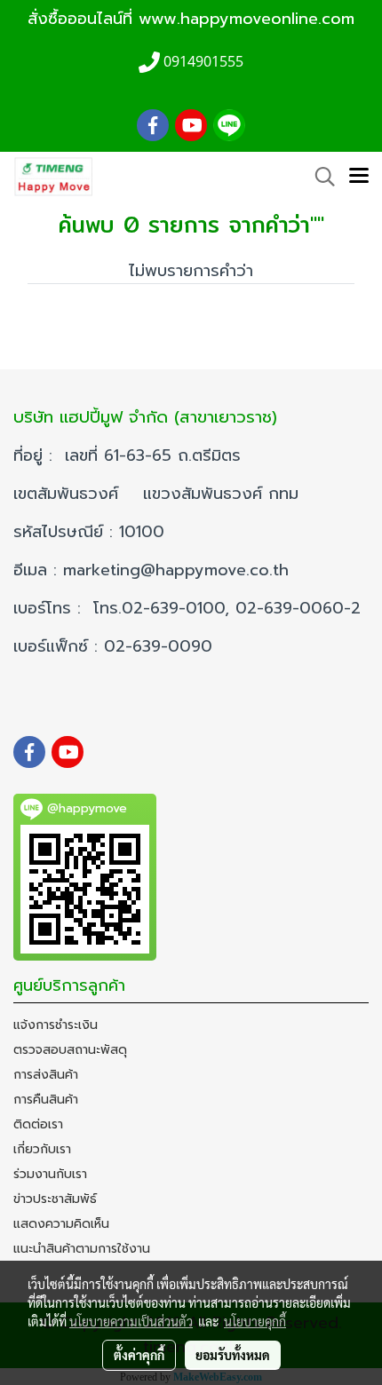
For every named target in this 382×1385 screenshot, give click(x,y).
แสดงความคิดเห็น (61, 1224)
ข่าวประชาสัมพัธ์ (55, 1199)
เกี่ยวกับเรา (42, 1149)
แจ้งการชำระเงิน (55, 1025)
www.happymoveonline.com (246, 18)
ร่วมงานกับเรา (50, 1174)
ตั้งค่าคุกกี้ (139, 1355)
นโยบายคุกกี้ (255, 1321)
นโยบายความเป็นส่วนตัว (131, 1321)
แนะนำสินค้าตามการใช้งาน (81, 1248)
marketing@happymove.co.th (179, 570)
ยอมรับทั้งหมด (232, 1355)
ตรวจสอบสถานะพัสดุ (70, 1050)
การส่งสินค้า (45, 1074)
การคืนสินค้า (45, 1099)
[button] (319, 176)
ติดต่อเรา (38, 1124)
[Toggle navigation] (358, 176)
